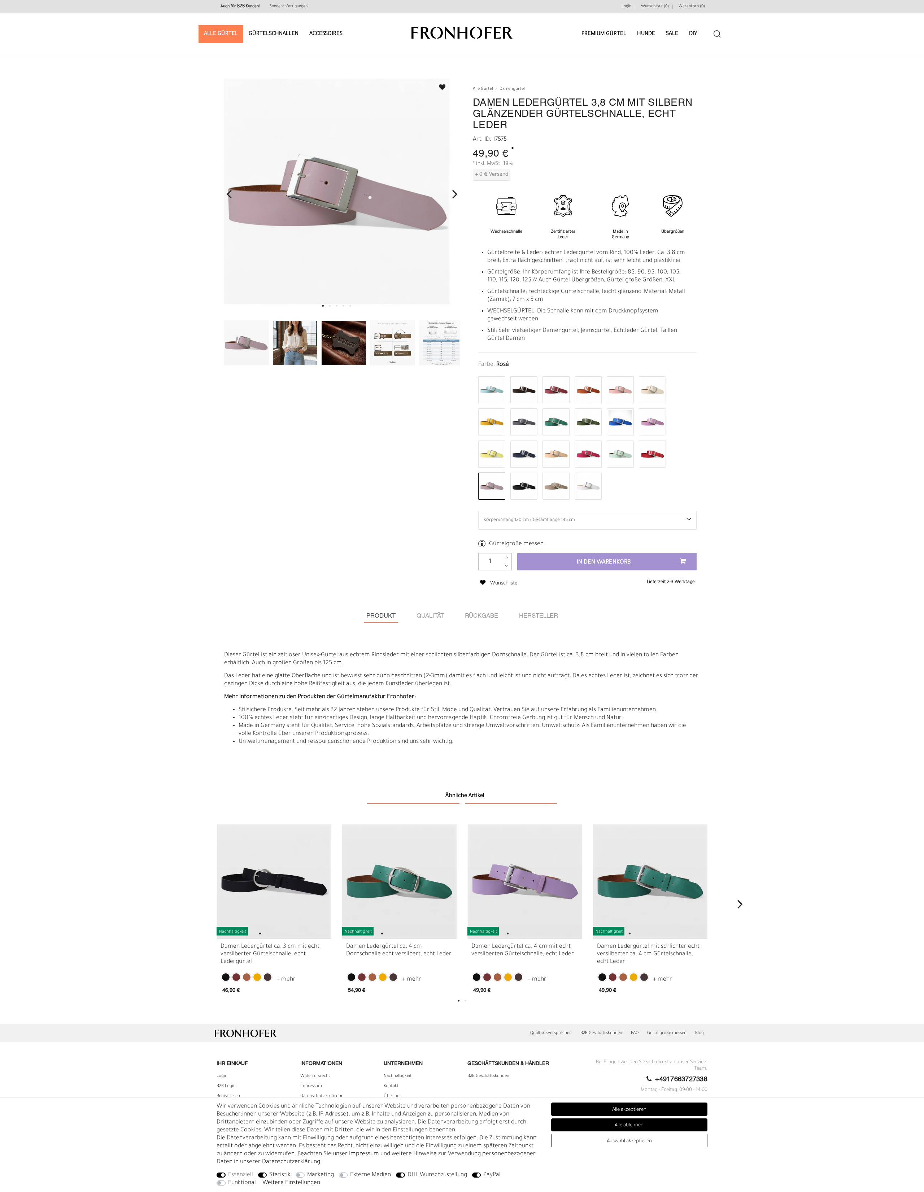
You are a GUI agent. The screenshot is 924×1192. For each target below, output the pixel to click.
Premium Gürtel (603, 34)
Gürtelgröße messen (516, 544)
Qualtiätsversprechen (551, 1033)
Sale (672, 34)
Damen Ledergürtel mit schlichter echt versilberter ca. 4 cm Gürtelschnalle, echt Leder (648, 954)
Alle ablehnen (629, 1125)
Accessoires (326, 34)
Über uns (392, 1096)
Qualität (430, 616)
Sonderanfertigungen (289, 6)
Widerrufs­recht (315, 1076)
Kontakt (391, 1086)
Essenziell (240, 1175)
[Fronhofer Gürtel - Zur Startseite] (462, 29)
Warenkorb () (692, 6)
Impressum (311, 1086)
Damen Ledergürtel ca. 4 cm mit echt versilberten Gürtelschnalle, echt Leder (522, 950)
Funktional (242, 1183)
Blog (699, 1033)
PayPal (492, 1175)
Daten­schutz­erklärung (322, 1096)
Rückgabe (481, 616)
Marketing (320, 1175)
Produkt (381, 616)
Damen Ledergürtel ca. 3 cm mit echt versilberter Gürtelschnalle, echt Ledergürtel (270, 954)
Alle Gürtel (221, 34)
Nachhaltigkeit (398, 1076)
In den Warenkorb (604, 562)
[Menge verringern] (506, 566)
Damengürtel (512, 89)
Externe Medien (370, 1175)
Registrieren (228, 1096)
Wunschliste (439, 84)
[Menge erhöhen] (506, 557)
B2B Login (226, 1086)
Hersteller (538, 616)
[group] (274, 881)
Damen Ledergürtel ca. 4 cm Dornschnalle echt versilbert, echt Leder (399, 950)
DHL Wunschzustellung (437, 1175)
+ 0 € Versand (491, 175)
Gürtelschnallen (273, 34)
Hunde (646, 34)
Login (626, 6)
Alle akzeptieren (629, 1110)
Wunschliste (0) (655, 6)
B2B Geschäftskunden (601, 1033)
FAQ (634, 1033)
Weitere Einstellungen (291, 1183)
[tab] (381, 616)
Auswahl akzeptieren (629, 1141)
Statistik (280, 1175)
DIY (693, 34)
